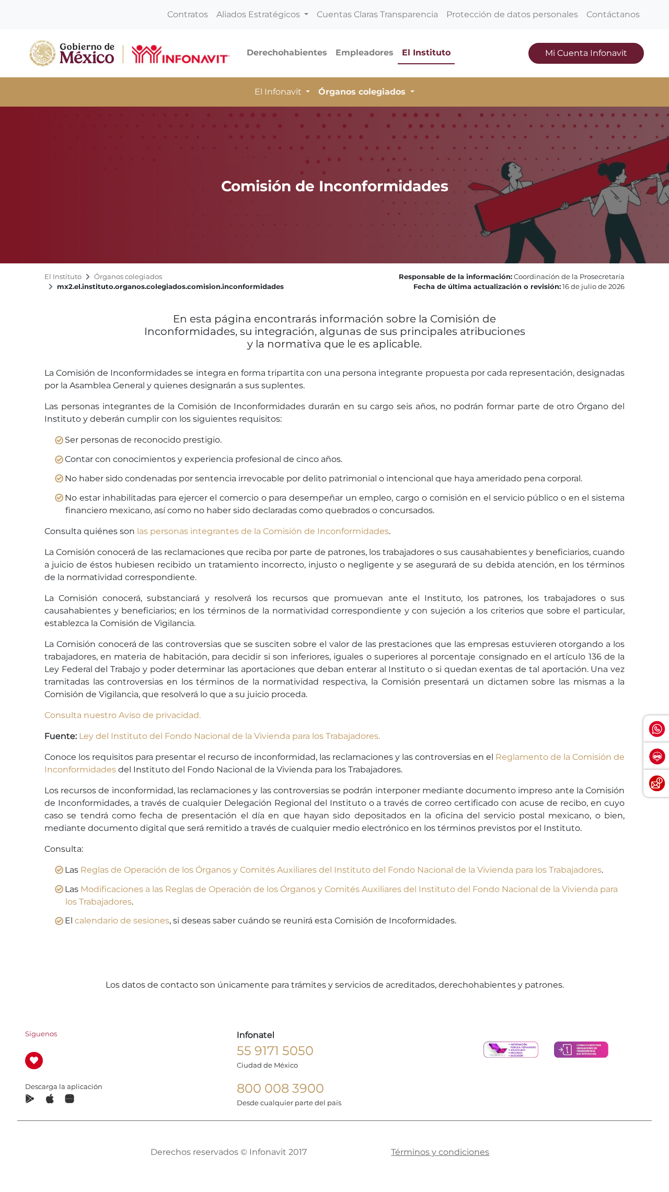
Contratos (187, 14)
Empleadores (365, 52)
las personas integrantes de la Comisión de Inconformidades (263, 531)
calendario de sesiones (122, 920)
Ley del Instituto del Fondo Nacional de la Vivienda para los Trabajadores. (229, 736)
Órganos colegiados (128, 277)
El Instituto (426, 52)
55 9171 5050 (275, 1050)
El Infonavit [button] (279, 92)
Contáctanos (613, 14)
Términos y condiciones (440, 1152)
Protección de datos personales (512, 14)
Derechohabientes (287, 52)
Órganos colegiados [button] (363, 92)
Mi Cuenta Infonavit (586, 53)
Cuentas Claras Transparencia (377, 14)
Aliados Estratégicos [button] (259, 14)
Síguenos (41, 1034)
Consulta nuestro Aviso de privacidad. (122, 715)
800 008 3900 (280, 1088)
